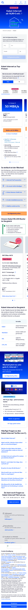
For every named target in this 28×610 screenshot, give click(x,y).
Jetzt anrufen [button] (9, 530)
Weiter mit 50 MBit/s (12, 130)
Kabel (3, 326)
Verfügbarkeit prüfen (14, 213)
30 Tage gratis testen (14, 423)
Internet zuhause (7, 30)
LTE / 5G (4, 345)
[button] (21, 13)
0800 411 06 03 (14, 502)
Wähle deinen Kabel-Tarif (9, 296)
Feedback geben (10, 542)
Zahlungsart (8, 519)
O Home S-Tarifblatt (11, 134)
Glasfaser (5, 332)
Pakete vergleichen (14, 419)
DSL (3, 338)
